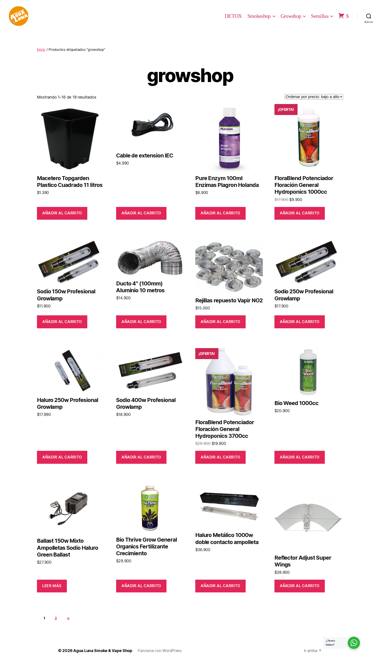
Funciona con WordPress (160, 650)
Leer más (52, 586)
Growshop (291, 16)
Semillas (319, 16)
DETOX (233, 16)
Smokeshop (259, 16)
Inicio (41, 49)
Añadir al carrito (62, 213)
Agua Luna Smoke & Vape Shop (102, 650)
